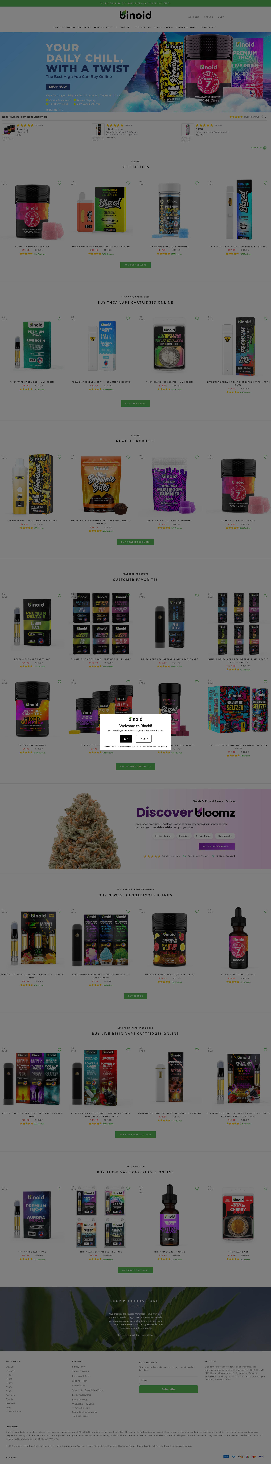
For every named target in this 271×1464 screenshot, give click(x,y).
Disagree (143, 738)
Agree (126, 738)
